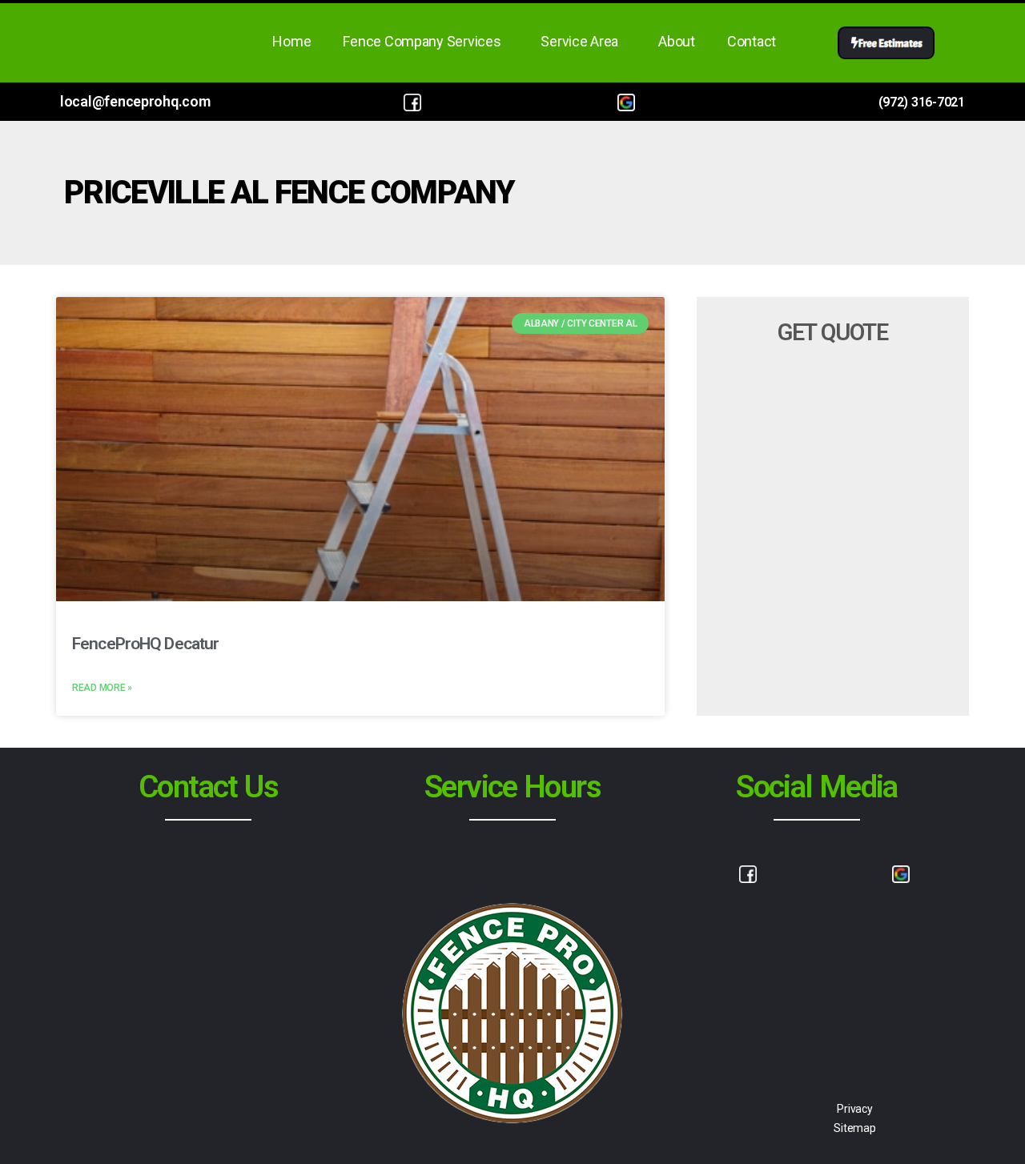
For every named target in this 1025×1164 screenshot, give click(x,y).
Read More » (102, 687)
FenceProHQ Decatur (145, 643)
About (676, 41)
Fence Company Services (421, 41)
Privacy (854, 1108)
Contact (751, 41)
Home (291, 41)
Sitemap (854, 1128)
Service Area (579, 41)
